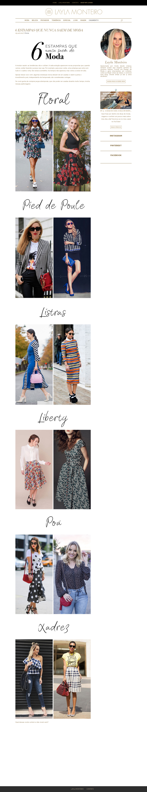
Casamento (93, 20)
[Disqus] (53, 750)
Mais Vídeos (116, 127)
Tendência (56, 20)
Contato (75, 2)
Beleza (35, 20)
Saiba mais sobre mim (116, 81)
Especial (67, 20)
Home (55, 2)
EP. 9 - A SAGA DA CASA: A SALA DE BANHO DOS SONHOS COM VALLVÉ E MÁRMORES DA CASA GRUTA (116, 111)
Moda (27, 20)
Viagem (83, 20)
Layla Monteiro (64, 2)
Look (75, 20)
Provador (45, 20)
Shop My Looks (86, 2)
